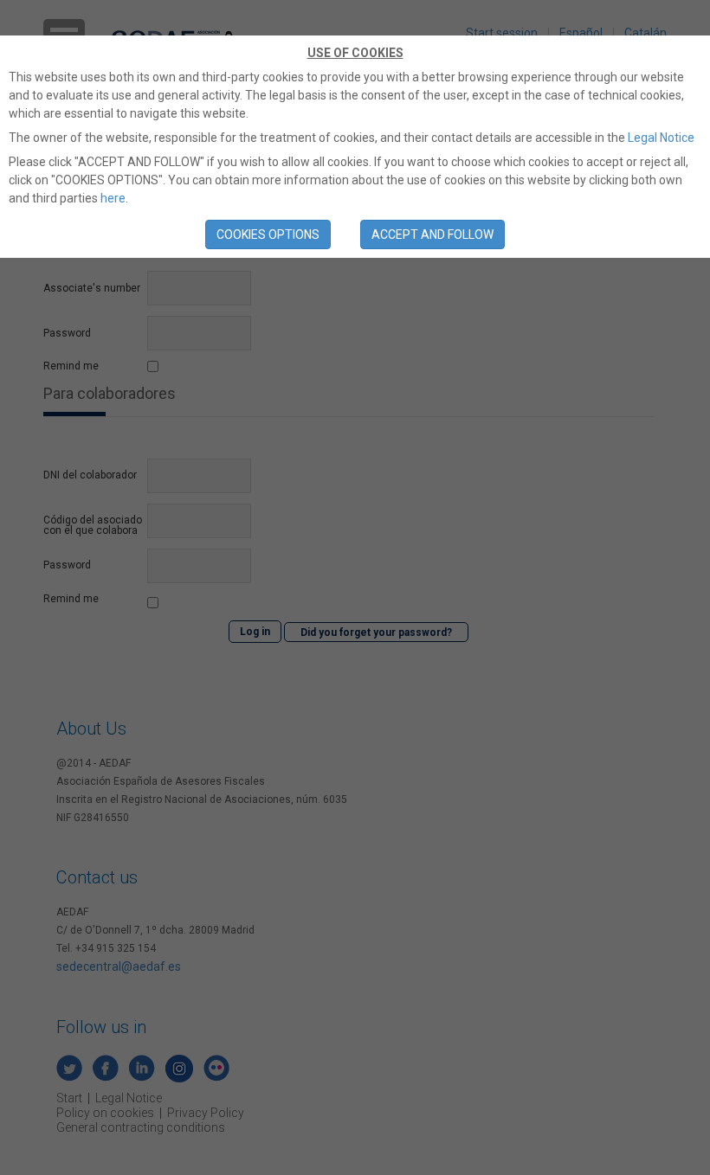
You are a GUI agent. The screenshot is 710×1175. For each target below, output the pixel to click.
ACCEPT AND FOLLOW (432, 234)
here (113, 198)
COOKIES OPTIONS (268, 234)
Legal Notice (661, 137)
